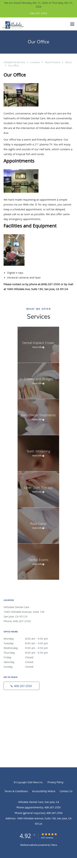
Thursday (26, 652)
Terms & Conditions (16, 791)
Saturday (18, 662)
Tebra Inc (38, 782)
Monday (26, 638)
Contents (35, 62)
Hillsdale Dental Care (15, 62)
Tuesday (26, 643)
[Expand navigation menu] (72, 24)
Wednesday (26, 648)
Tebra (54, 844)
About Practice (53, 62)
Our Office (13, 65)
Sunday (18, 666)
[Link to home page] (16, 24)
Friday (18, 657)
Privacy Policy (55, 782)
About (68, 62)
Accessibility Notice (43, 791)
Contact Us (66, 791)
